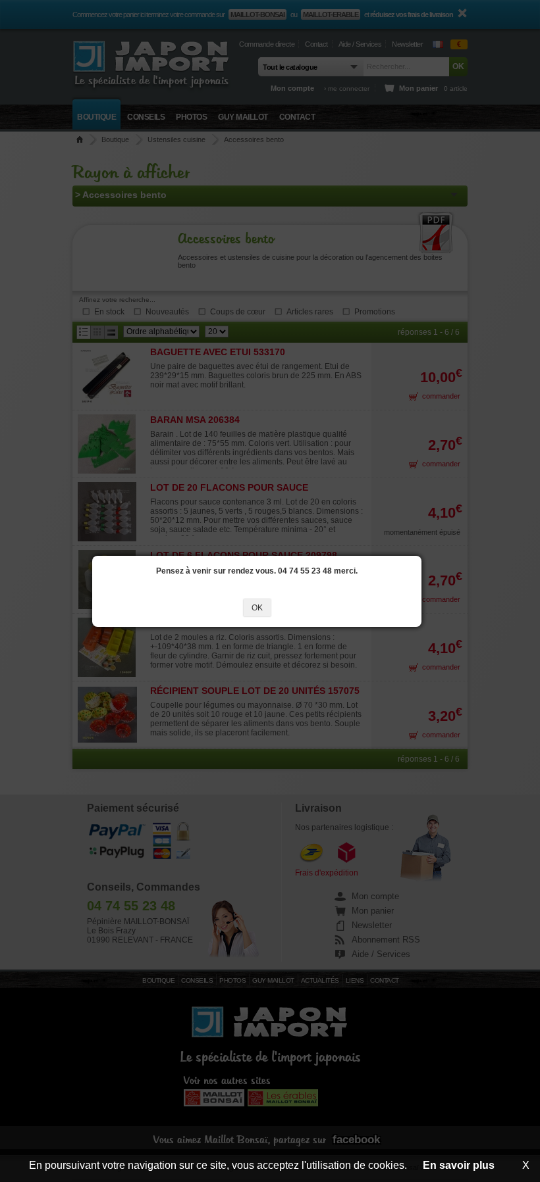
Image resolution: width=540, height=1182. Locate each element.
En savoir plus (459, 1165)
